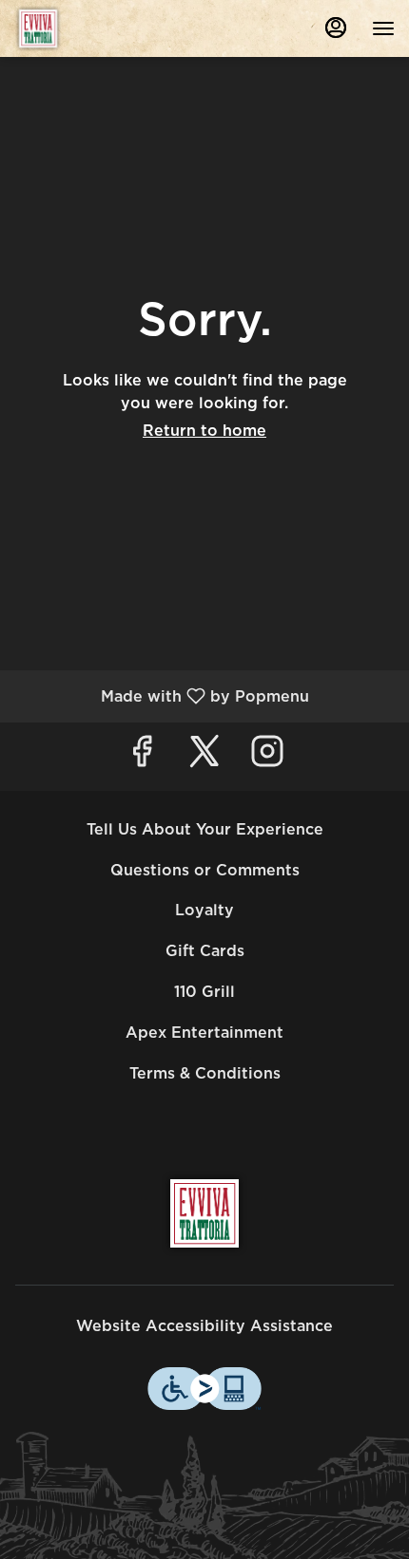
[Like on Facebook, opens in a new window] (142, 756)
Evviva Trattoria (204, 1213)
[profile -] (335, 27)
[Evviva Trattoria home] (99, 28)
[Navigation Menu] (383, 28)
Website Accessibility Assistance (204, 1326)
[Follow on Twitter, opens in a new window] (204, 756)
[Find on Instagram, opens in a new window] (267, 756)
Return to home (204, 431)
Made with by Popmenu (161, 695)
